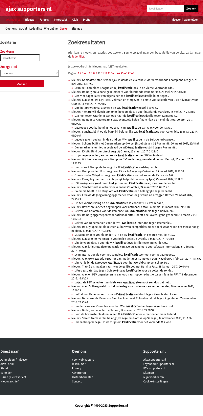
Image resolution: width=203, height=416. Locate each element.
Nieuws (29, 19)
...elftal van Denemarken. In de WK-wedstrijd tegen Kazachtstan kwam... (127, 294)
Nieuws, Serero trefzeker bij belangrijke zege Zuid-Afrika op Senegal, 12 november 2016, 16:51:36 (131, 318)
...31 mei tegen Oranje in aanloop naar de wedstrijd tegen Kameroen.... (126, 115)
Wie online (51, 28)
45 (122, 73)
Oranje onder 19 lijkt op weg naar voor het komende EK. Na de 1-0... (125, 175)
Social (23, 28)
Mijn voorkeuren (153, 377)
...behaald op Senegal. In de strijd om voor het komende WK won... (124, 322)
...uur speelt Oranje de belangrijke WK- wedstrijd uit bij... (117, 167)
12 (105, 73)
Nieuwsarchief (9, 381)
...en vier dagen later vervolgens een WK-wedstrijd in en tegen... (122, 96)
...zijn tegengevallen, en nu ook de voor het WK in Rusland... (119, 155)
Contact (77, 381)
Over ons (11, 28)
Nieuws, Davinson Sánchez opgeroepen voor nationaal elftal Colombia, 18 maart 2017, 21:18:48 (130, 207)
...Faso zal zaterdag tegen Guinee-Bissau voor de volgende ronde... (124, 270)
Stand (4, 368)
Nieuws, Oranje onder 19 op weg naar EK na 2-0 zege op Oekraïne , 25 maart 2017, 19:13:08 (127, 171)
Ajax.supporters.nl (154, 359)
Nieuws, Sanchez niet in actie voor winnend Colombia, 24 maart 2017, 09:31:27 (120, 187)
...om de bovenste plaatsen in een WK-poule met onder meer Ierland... (126, 314)
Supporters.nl (154, 351)
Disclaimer (78, 364)
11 (102, 73)
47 (129, 73)
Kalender (6, 373)
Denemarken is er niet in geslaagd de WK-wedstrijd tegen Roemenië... (126, 147)
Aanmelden (7, 359)
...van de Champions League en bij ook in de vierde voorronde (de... (124, 88)
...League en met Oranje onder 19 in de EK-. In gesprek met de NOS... (125, 235)
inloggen (176, 19)
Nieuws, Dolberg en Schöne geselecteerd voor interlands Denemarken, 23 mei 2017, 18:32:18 (129, 92)
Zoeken (64, 28)
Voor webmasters (83, 359)
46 (125, 73)
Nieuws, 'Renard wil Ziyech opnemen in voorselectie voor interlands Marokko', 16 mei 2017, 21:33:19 (133, 112)
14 (112, 73)
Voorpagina (13, 19)
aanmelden (191, 19)
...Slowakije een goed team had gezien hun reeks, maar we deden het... (126, 183)
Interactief (60, 19)
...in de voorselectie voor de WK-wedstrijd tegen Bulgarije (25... (121, 243)
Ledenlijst (35, 28)
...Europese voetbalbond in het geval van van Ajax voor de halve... (123, 127)
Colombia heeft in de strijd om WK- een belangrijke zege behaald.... (124, 191)
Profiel (87, 19)
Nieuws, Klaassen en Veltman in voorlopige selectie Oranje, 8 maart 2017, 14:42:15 (122, 239)
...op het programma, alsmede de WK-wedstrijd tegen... (116, 108)
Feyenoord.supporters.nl (158, 364)
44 (118, 73)
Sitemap (77, 28)
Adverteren (79, 373)
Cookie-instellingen (155, 381)
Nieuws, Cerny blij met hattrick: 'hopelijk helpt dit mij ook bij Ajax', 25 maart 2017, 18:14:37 (127, 179)
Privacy (76, 368)
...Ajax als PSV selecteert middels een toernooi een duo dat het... (123, 282)
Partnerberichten (82, 377)
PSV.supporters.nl (154, 368)
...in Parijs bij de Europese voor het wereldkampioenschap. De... (122, 262)
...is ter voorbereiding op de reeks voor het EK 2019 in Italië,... (120, 203)
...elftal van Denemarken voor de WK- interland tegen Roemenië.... (123, 223)
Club (75, 19)
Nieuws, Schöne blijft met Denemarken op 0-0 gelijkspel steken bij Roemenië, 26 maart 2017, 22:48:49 (135, 143)
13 (109, 73)
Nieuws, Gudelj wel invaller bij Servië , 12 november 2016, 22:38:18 (112, 310)
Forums (44, 19)
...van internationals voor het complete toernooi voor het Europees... (125, 254)
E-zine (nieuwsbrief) (13, 377)
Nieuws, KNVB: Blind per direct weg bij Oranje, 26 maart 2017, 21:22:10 (114, 151)
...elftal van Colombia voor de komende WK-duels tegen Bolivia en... (124, 211)
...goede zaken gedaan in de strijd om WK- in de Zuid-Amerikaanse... (125, 139)
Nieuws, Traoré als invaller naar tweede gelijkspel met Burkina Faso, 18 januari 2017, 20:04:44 (130, 266)
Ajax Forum (7, 364)
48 (132, 73)
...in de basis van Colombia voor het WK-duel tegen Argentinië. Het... (125, 306)
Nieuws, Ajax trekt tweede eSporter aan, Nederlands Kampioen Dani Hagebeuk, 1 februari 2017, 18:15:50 (136, 258)
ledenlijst (78, 56)
